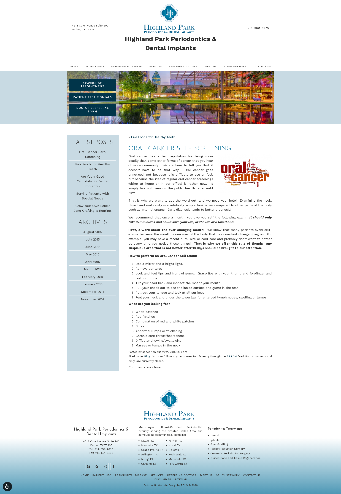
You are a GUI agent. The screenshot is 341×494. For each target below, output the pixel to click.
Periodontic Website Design (160, 485)
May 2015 (92, 254)
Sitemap (181, 479)
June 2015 (92, 247)
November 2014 (92, 299)
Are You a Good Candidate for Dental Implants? (93, 181)
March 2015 (92, 269)
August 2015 (92, 232)
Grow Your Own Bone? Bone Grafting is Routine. (93, 208)
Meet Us (210, 66)
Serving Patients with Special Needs (92, 196)
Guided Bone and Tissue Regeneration (235, 458)
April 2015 (92, 262)
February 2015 (92, 277)
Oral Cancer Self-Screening (92, 154)
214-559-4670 (258, 28)
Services (155, 66)
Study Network (235, 66)
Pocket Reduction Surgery (227, 448)
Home (74, 66)
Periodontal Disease (126, 66)
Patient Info (94, 66)
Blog (147, 356)
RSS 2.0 (232, 356)
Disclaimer (162, 479)
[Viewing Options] (7, 486)
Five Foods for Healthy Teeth (153, 137)
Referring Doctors (183, 66)
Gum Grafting (219, 444)
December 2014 (92, 291)
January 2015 (92, 284)
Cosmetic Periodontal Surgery (230, 453)
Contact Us (262, 66)
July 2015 (93, 239)
